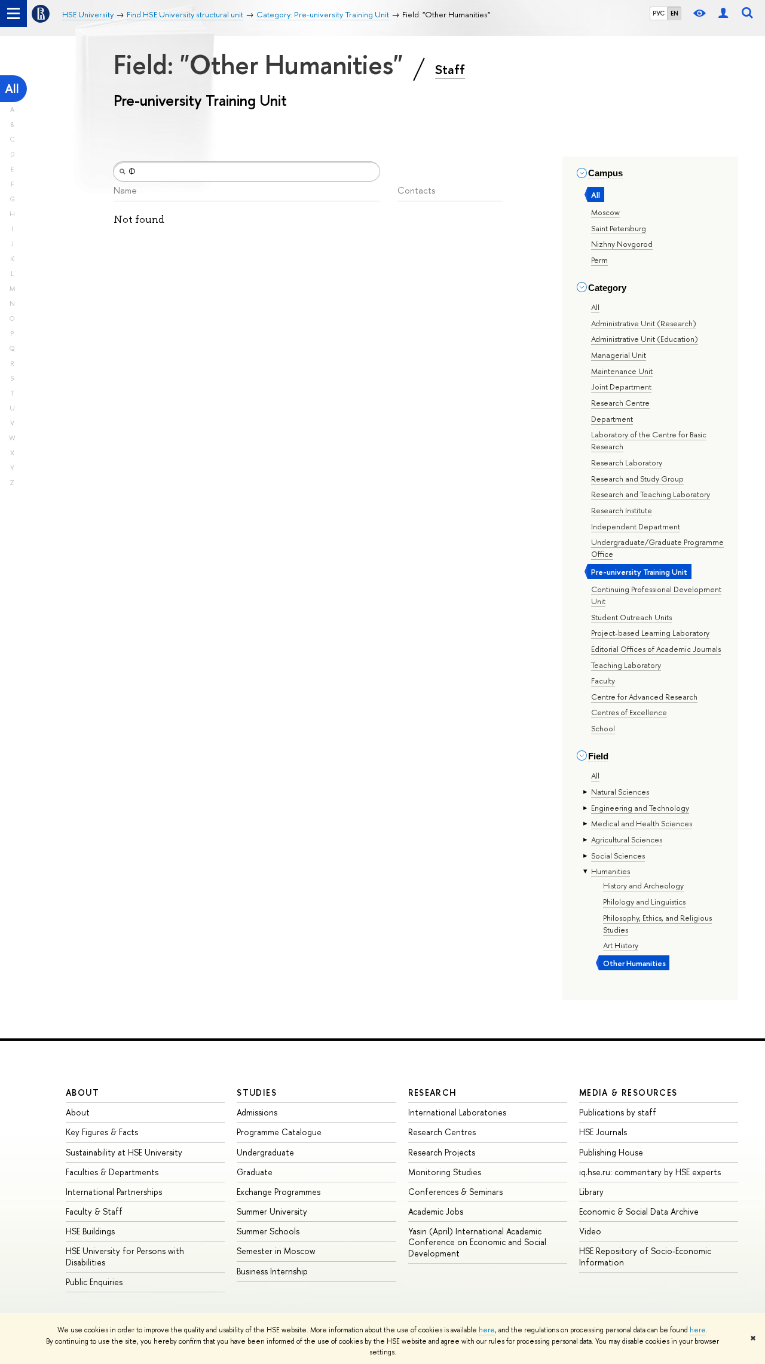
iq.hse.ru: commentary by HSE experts (650, 1172)
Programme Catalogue (279, 1132)
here (487, 1330)
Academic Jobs (435, 1211)
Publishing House (611, 1152)
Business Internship (272, 1271)
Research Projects (441, 1152)
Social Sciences (618, 855)
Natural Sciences (620, 791)
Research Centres (442, 1132)
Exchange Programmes (278, 1191)
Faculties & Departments (112, 1172)
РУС (659, 13)
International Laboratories (457, 1112)
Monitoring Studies (444, 1172)
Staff (450, 69)
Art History (620, 945)
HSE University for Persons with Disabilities (125, 1256)
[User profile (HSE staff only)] (723, 13)
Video (590, 1231)
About (82, 1092)
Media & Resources (628, 1092)
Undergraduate (265, 1152)
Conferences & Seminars (455, 1191)
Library (591, 1191)
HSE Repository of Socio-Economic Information (645, 1256)
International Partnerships (114, 1191)
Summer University (272, 1211)
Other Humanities (634, 963)
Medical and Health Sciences (641, 823)
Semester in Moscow (276, 1250)
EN (674, 13)
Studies (257, 1092)
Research (432, 1092)
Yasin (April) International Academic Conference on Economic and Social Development (477, 1241)
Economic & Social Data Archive (639, 1211)
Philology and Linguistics (644, 901)
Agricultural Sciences (626, 839)
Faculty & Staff (94, 1211)
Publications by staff (617, 1112)
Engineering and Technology (640, 807)
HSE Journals (603, 1132)
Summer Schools (268, 1231)
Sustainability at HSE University (124, 1152)
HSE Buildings (90, 1231)
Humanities (610, 871)
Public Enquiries (94, 1282)
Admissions (257, 1112)
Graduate (255, 1172)
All (12, 88)
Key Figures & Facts (102, 1132)
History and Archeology (643, 885)
